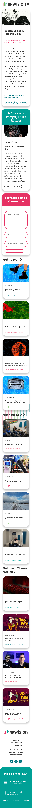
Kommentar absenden (14, 251)
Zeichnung (21, 95)
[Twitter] (20, 761)
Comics (6, 49)
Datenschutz (6, 800)
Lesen (10, 95)
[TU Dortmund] (16, 792)
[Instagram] (16, 761)
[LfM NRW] (16, 783)
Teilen (10, 102)
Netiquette (16, 800)
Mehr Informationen (13, 186)
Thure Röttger (12, 56)
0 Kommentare (18, 42)
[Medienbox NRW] (16, 774)
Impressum (26, 800)
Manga (16, 97)
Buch (16, 95)
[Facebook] (11, 761)
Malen (6, 97)
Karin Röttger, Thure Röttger (18, 40)
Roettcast (14, 51)
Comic (6, 95)
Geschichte (11, 97)
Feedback (22, 102)
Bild (13, 95)
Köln (5, 42)
